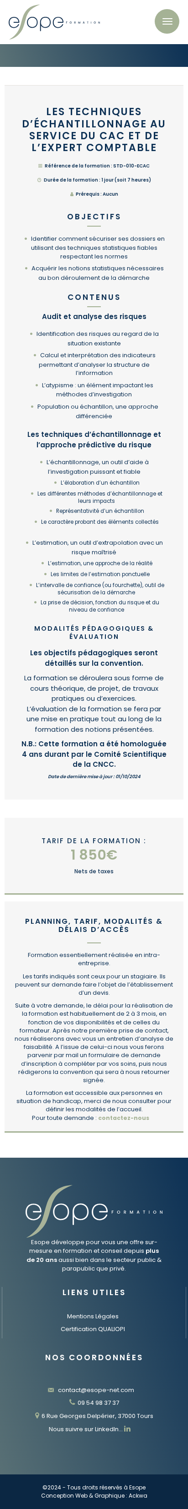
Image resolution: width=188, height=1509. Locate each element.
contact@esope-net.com (95, 1390)
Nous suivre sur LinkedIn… (86, 1429)
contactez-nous (123, 1118)
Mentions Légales (93, 1316)
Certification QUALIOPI (93, 1329)
